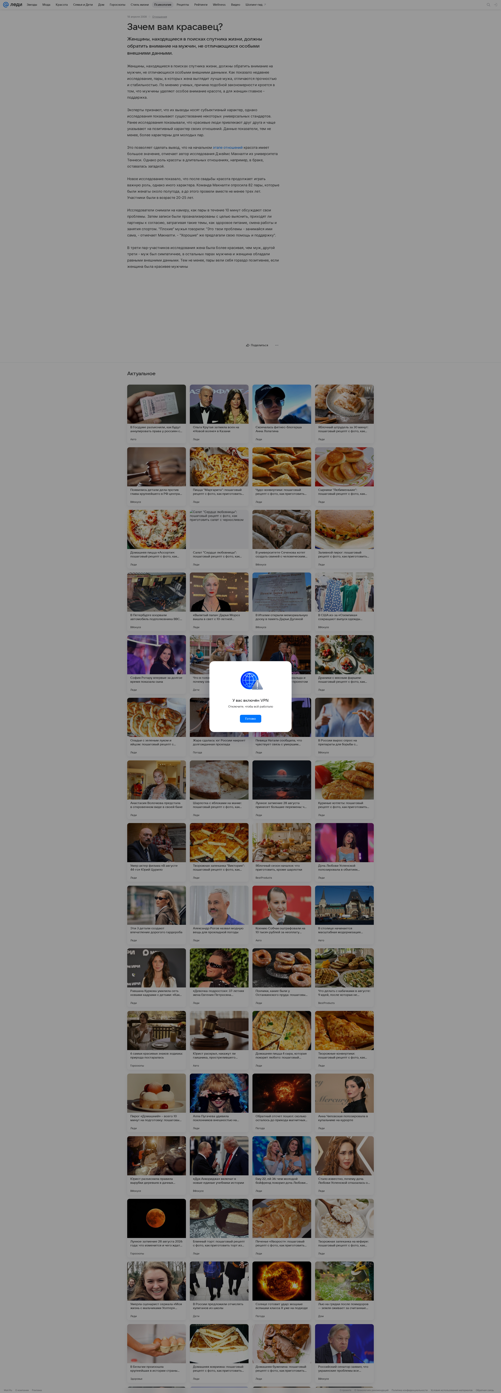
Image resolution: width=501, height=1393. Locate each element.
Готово (250, 718)
